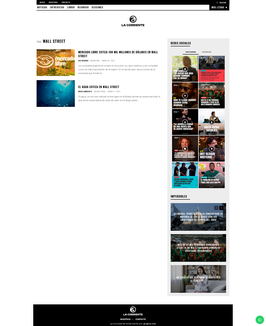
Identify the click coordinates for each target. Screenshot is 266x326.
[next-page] (221, 208)
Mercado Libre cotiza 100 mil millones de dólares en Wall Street (118, 54)
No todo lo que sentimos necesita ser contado (198, 279)
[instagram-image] (185, 69)
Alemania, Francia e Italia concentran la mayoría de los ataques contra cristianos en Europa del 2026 (198, 217)
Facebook (206, 52)
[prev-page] (216, 208)
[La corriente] (133, 21)
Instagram (191, 52)
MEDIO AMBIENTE (85, 91)
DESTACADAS (83, 60)
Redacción (94, 60)
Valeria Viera (99, 91)
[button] (221, 2)
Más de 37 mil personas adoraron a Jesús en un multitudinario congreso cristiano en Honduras (198, 248)
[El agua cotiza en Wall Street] (56, 93)
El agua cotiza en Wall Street (98, 87)
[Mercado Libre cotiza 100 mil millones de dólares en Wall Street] (56, 62)
